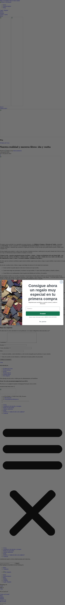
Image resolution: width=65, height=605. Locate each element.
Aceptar (43, 313)
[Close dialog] (61, 282)
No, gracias (42, 321)
